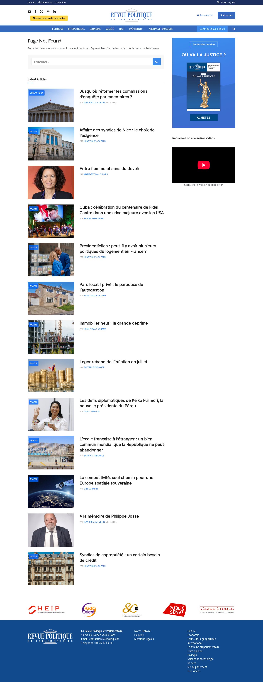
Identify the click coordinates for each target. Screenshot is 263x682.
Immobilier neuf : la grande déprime (114, 323)
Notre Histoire (142, 631)
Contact (32, 2)
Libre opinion (195, 651)
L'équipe (139, 635)
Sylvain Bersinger (94, 367)
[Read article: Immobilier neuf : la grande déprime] (51, 337)
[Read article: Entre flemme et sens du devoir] (51, 182)
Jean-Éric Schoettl (94, 102)
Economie (95, 28)
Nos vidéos (194, 671)
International (76, 28)
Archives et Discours (160, 28)
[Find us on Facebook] (35, 12)
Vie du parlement (197, 667)
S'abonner (226, 15)
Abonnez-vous (45, 2)
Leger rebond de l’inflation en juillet (113, 361)
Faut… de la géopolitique (201, 638)
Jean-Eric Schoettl (94, 521)
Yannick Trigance (94, 455)
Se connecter (206, 15)
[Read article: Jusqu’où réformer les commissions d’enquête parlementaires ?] (51, 105)
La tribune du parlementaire (203, 647)
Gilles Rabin (91, 488)
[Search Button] (234, 29)
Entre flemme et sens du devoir (109, 168)
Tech (121, 28)
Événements (135, 28)
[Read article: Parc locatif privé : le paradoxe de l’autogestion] (51, 298)
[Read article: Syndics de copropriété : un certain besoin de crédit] (51, 568)
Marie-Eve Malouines (96, 174)
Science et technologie (200, 659)
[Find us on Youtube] (29, 12)
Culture (191, 631)
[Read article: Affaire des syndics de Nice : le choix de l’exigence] (51, 143)
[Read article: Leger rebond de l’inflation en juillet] (51, 375)
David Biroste (92, 411)
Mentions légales (144, 638)
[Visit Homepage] (131, 15)
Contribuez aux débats (212, 28)
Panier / (228, 2)
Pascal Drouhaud (94, 218)
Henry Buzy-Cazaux (95, 141)
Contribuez (60, 2)
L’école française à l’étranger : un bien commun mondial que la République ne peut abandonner (122, 444)
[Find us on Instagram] (48, 12)
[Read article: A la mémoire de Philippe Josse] (51, 530)
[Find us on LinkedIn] (54, 12)
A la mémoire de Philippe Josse (109, 516)
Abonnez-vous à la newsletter (49, 18)
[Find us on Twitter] (41, 11)
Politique (57, 28)
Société (110, 28)
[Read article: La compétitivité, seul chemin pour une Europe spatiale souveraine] (51, 491)
